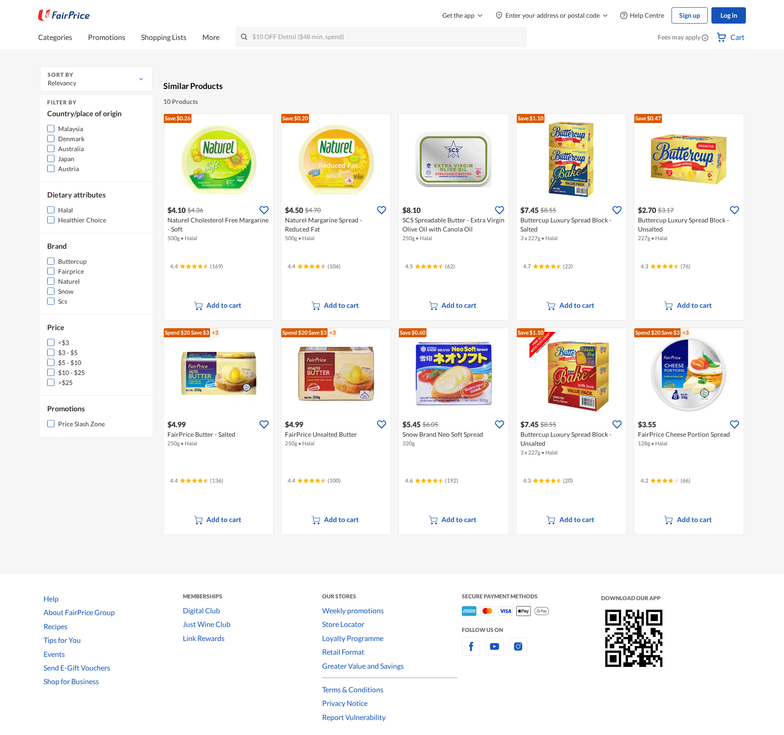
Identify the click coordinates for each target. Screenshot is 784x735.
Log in (728, 15)
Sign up (689, 15)
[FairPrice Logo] (64, 15)
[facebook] (471, 651)
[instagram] (518, 651)
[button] (705, 38)
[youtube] (494, 651)
